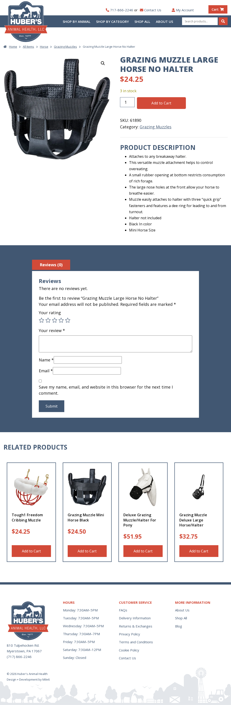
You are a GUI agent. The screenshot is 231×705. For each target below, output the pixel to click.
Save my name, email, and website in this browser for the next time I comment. (106, 390)
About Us (164, 21)
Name (46, 360)
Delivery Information (135, 618)
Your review (52, 330)
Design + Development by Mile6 (28, 679)
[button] (103, 63)
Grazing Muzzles (65, 47)
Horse (44, 47)
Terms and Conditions (136, 642)
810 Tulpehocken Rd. (23, 645)
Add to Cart (161, 103)
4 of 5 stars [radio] (61, 320)
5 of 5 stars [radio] (67, 320)
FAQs (123, 610)
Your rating (50, 312)
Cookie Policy (129, 650)
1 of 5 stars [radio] (41, 320)
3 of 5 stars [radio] (54, 320)
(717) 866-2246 (19, 656)
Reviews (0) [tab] (51, 264)
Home (13, 47)
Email (46, 370)
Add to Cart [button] (31, 551)
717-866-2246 (121, 10)
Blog (178, 626)
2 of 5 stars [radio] (48, 320)
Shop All (142, 21)
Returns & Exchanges (135, 626)
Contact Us (152, 10)
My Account (185, 10)
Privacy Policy (129, 634)
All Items (28, 47)
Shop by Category (112, 21)
